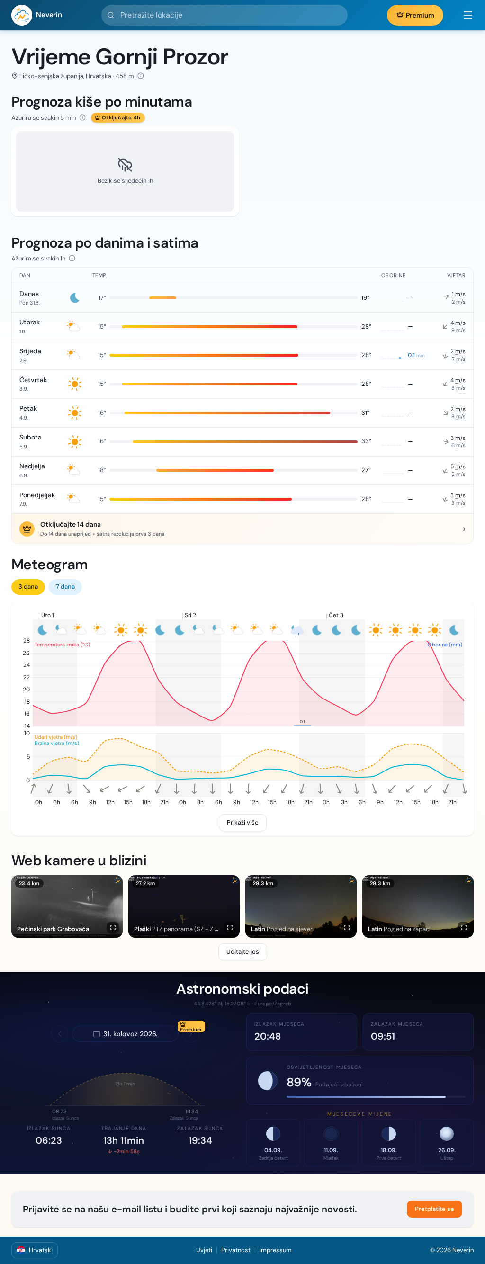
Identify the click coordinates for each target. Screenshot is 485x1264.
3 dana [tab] (28, 587)
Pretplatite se (434, 1209)
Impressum (276, 1250)
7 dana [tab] (65, 587)
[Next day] (190, 1033)
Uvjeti (204, 1250)
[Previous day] (59, 1033)
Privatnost (236, 1250)
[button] (463, 15)
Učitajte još (242, 952)
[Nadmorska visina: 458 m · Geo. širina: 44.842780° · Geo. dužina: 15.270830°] (140, 76)
